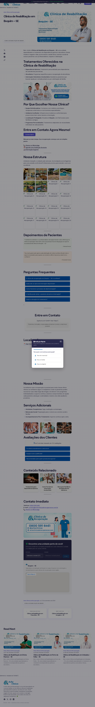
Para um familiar (41, 360)
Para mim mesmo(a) (42, 355)
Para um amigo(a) (41, 364)
